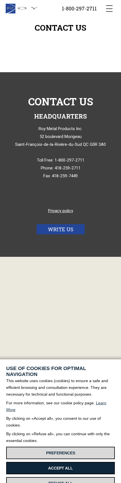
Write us (60, 229)
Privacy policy (60, 210)
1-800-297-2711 (79, 8)
